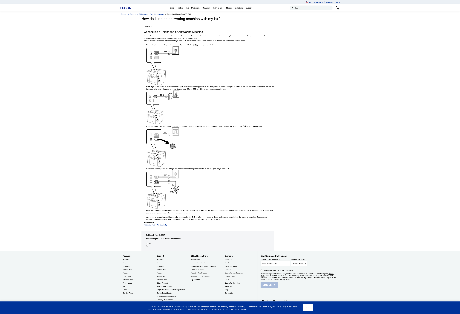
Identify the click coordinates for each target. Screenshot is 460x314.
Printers (133, 14)
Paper (125, 290)
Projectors (127, 263)
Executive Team (231, 266)
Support (124, 14)
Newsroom (229, 286)
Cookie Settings (240, 307)
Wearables (161, 276)
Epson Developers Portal (166, 296)
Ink (124, 286)
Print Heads (127, 283)
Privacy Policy (285, 279)
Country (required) (298, 259)
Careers (228, 269)
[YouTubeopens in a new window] (274, 301)
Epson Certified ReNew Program (203, 266)
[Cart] (337, 8)
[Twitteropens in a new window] (268, 301)
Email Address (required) (270, 259)
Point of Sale (127, 269)
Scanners (126, 266)
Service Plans (128, 293)
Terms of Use (271, 279)
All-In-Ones (143, 14)
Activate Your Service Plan (200, 276)
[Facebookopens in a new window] (263, 301)
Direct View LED (129, 276)
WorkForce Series (157, 14)
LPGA (227, 280)
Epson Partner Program (234, 273)
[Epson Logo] (126, 7)
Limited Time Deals (198, 263)
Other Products (162, 283)
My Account (195, 280)
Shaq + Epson (230, 276)
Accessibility (329, 2)
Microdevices (128, 280)
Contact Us (229, 293)
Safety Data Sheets (164, 293)
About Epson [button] (317, 2)
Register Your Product (199, 273)
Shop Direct (195, 259)
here (245, 309)
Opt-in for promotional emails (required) (278, 270)
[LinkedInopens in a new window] (280, 301)
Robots (125, 273)
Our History (229, 263)
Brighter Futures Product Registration (171, 290)
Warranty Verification (164, 286)
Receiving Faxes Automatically (155, 225)
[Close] (308, 308)
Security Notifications (165, 300)
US (309, 2)
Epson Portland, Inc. (232, 283)
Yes (150, 243)
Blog (226, 290)
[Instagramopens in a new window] (286, 301)
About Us (228, 259)
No (150, 246)
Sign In (338, 2)
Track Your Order (197, 269)
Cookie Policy (267, 307)
